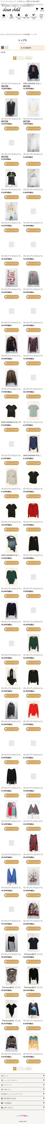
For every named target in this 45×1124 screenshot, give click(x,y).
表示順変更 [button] (27, 48)
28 (27, 58)
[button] (11, 16)
